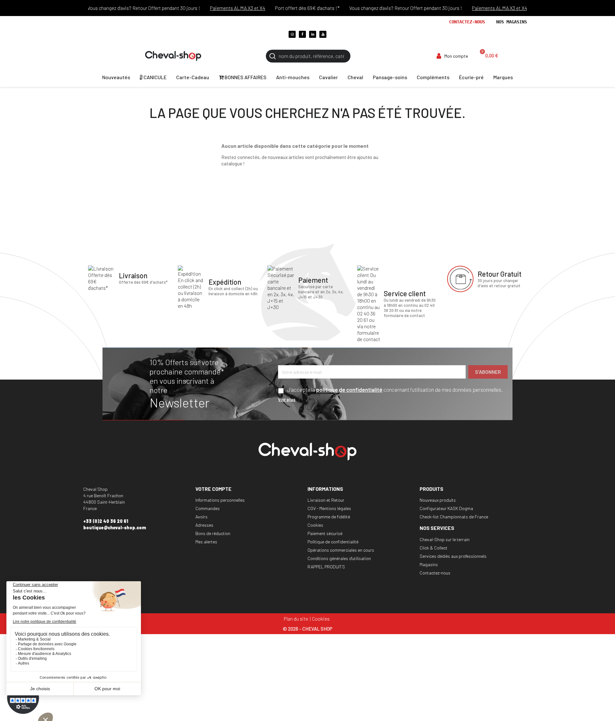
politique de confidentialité (349, 389)
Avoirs (201, 516)
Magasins (429, 564)
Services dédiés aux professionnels (453, 556)
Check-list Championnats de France (454, 516)
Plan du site (296, 619)
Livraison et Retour (326, 500)
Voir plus (286, 399)
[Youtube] (322, 34)
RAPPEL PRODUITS (326, 566)
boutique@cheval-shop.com (114, 527)
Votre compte (213, 489)
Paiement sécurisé (325, 533)
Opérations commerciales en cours (341, 550)
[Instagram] (292, 34)
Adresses (204, 525)
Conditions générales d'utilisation (339, 558)
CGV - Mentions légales (329, 508)
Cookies (315, 525)
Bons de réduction (212, 533)
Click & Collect (433, 547)
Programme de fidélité (329, 516)
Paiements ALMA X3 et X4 (227, 8)
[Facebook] (302, 34)
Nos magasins (511, 21)
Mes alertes (206, 541)
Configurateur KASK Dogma (446, 508)
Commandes (207, 508)
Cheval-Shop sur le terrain (445, 539)
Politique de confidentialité (333, 541)
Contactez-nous (467, 21)
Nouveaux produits (438, 500)
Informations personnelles (220, 500)
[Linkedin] (312, 34)
